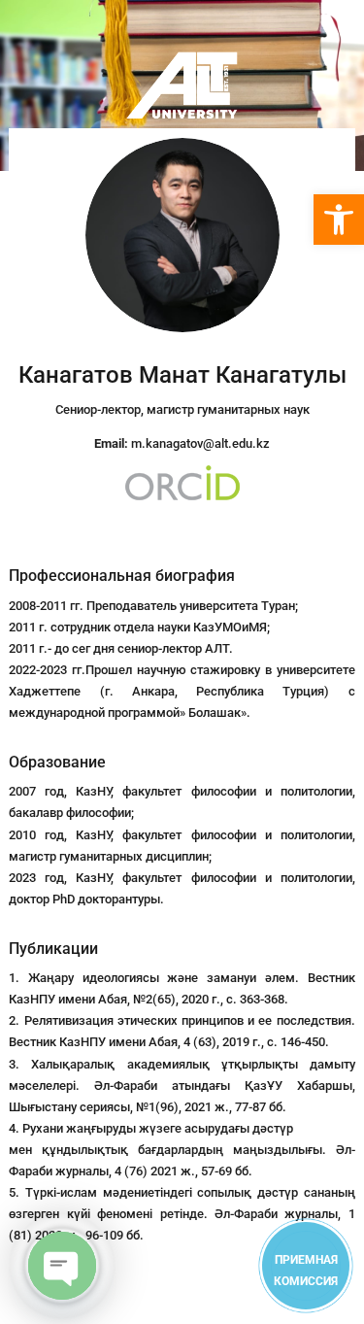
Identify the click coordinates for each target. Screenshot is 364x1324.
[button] (339, 219)
